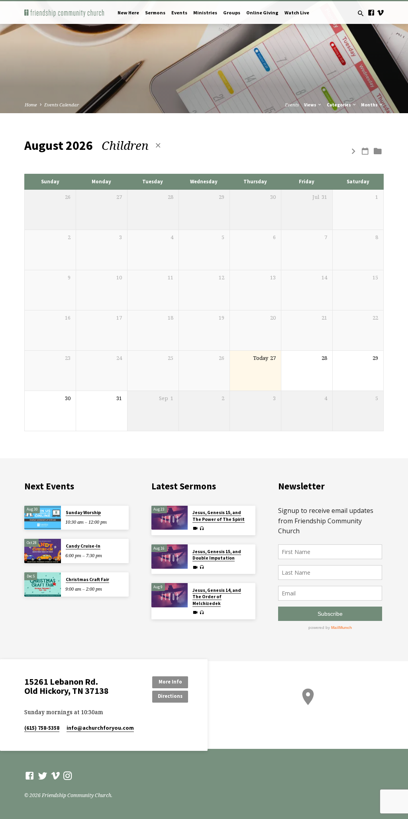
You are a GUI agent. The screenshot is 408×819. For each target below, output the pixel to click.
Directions (170, 696)
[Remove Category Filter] (158, 145)
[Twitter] (42, 775)
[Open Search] (361, 13)
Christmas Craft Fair (87, 579)
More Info (170, 682)
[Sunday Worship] (42, 518)
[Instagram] (68, 775)
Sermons (155, 13)
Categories (339, 105)
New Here (128, 13)
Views (310, 105)
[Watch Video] (195, 528)
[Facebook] (371, 12)
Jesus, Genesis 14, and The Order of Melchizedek (216, 596)
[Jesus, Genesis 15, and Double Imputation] (169, 556)
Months (370, 105)
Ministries (205, 13)
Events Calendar (61, 105)
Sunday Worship (83, 512)
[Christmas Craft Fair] (42, 584)
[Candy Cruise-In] (42, 551)
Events (179, 13)
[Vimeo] (380, 12)
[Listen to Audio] (201, 528)
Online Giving (262, 13)
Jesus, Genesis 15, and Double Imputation (216, 555)
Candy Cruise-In (83, 546)
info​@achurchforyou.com (100, 728)
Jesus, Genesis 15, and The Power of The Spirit (218, 516)
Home (31, 105)
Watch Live (296, 13)
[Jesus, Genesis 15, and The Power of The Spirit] (169, 518)
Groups (231, 13)
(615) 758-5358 (41, 728)
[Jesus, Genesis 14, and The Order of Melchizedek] (169, 595)
